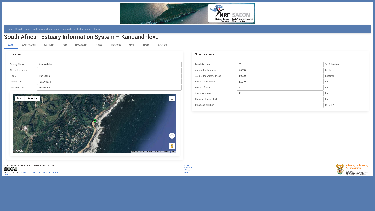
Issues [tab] (99, 45)
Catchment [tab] (49, 45)
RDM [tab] (65, 45)
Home (10, 29)
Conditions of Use (187, 168)
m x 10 (329, 104)
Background (31, 29)
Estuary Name (17, 64)
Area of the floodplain (206, 70)
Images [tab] (146, 45)
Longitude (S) (17, 87)
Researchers (68, 29)
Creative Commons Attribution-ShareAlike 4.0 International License (43, 172)
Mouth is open (202, 64)
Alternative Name (18, 70)
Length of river (202, 87)
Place (13, 76)
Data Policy (187, 172)
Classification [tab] (29, 45)
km (326, 81)
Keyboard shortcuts (138, 151)
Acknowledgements (49, 29)
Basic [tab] (10, 45)
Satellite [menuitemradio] (32, 98)
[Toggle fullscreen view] (172, 98)
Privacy (187, 170)
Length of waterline (205, 81)
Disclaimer (187, 165)
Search (18, 29)
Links (80, 29)
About (88, 29)
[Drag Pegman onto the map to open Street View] (172, 146)
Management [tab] (81, 45)
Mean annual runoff (205, 105)
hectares (329, 70)
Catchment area (203, 93)
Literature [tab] (116, 45)
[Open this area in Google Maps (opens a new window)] (19, 151)
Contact (97, 29)
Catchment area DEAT (206, 99)
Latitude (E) (16, 81)
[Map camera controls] (172, 136)
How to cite (7, 175)
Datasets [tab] (162, 45)
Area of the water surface (208, 76)
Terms (173, 151)
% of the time (332, 64)
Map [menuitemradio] (19, 98)
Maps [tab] (131, 45)
